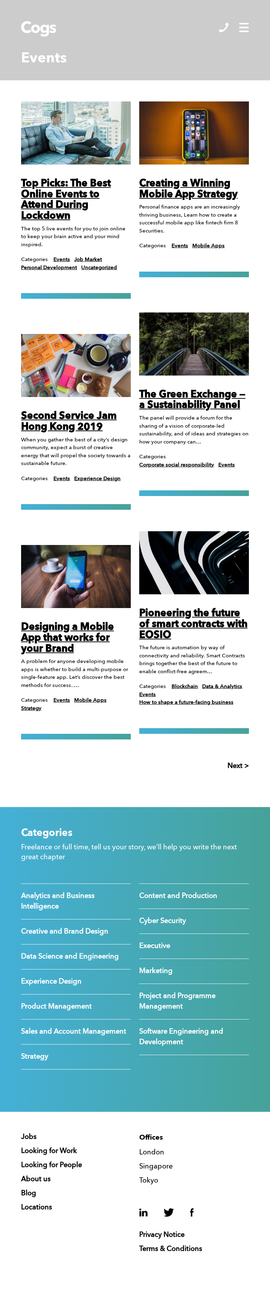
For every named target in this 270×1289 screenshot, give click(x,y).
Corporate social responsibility (176, 465)
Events (61, 259)
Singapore (156, 1166)
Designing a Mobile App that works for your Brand (67, 638)
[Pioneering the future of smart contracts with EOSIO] (194, 562)
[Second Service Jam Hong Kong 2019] (76, 365)
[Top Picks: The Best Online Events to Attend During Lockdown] (76, 133)
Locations (36, 1207)
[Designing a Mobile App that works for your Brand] (76, 576)
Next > (238, 766)
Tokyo (148, 1180)
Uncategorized (99, 268)
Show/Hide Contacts (224, 27)
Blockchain (185, 686)
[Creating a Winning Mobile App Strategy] (194, 133)
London (151, 1152)
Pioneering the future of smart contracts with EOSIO (193, 624)
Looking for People (51, 1165)
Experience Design (97, 479)
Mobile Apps (90, 700)
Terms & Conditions (170, 1249)
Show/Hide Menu (244, 27)
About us (36, 1179)
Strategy (31, 708)
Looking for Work (49, 1151)
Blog (28, 1193)
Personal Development (49, 268)
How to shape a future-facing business (186, 702)
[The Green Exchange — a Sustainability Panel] (194, 344)
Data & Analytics (222, 686)
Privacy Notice (162, 1235)
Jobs (29, 1137)
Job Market (88, 259)
